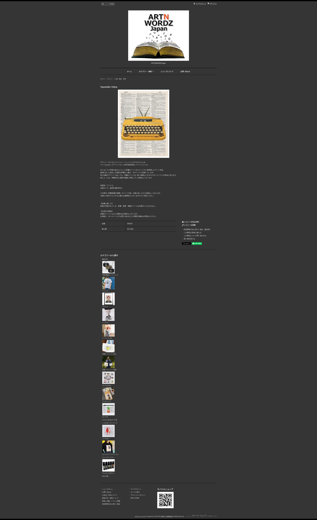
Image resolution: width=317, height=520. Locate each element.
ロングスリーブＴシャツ (110, 454)
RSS (132, 498)
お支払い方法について (109, 495)
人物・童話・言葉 (120, 79)
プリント (110, 79)
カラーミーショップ (140, 516)
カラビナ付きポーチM (109, 420)
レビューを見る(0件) (191, 222)
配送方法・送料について (110, 498)
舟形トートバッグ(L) (109, 354)
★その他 (105, 476)
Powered (189, 516)
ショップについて (167, 71)
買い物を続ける (189, 239)
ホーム (129, 71)
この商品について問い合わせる (195, 236)
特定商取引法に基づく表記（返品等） (197, 229)
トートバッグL (107, 338)
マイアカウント (201, 3)
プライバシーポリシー (138, 495)
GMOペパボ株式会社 (167, 516)
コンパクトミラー (108, 457)
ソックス (105, 322)
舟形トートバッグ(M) (109, 370)
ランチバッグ (106, 401)
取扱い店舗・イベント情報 (111, 501)
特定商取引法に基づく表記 (111, 504)
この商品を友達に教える (192, 232)
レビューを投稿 (190, 225)
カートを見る (135, 492)
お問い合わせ (185, 71)
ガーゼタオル (106, 385)
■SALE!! (105, 259)
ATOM (137, 498)
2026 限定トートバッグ (110, 275)
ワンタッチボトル (108, 473)
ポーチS (105, 417)
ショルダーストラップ (109, 423)
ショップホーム (107, 489)
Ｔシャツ (105, 291)
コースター (106, 439)
